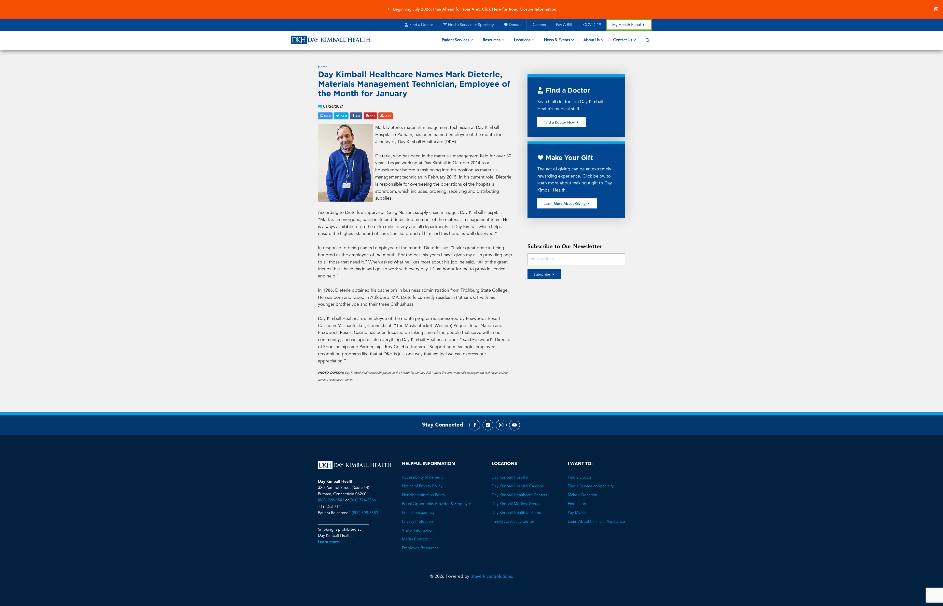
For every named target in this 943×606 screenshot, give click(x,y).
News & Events (557, 40)
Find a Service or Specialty (591, 486)
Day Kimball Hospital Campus (518, 486)
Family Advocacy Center (513, 522)
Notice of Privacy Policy (422, 486)
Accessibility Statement (422, 478)
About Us (591, 40)
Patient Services (455, 40)
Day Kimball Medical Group (516, 504)
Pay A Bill (564, 25)
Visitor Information (418, 531)
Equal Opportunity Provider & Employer (436, 504)
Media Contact (415, 539)
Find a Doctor (579, 478)
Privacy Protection (417, 522)
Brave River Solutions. (492, 576)
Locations (522, 40)
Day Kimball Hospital (510, 478)
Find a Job (577, 504)
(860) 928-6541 (331, 500)
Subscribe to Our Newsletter (564, 246)
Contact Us (622, 40)
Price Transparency (418, 513)
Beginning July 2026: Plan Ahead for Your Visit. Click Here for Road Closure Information (474, 10)
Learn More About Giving (565, 204)
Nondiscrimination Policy (423, 495)
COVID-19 (591, 25)
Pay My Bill (577, 513)
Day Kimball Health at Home (516, 513)
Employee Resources (420, 548)
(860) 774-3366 (363, 500)
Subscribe (542, 274)
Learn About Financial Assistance (596, 522)
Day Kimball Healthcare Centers (519, 495)
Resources (491, 40)
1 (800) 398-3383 (363, 513)
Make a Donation (582, 495)
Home (322, 67)
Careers (539, 25)
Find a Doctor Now (559, 122)
